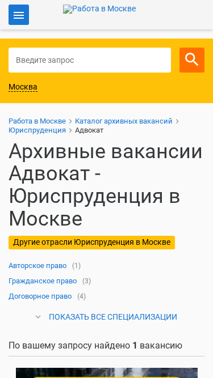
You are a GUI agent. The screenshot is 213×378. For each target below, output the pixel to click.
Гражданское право (43, 281)
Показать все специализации (113, 316)
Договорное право (40, 296)
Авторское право (37, 265)
